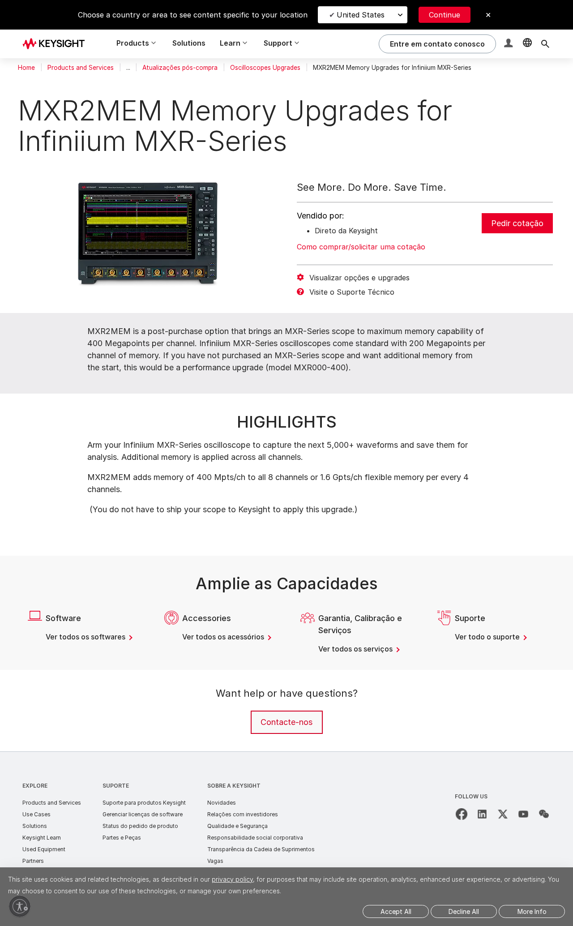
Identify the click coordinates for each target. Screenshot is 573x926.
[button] (509, 44)
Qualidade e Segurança (237, 826)
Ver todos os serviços (356, 648)
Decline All (464, 911)
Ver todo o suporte (488, 636)
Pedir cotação (517, 223)
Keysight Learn (41, 837)
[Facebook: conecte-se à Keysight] (461, 814)
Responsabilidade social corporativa (255, 837)
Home (26, 67)
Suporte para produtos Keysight (144, 802)
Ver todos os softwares (86, 636)
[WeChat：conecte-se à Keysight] (544, 814)
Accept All (396, 911)
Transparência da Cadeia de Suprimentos (261, 849)
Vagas (215, 860)
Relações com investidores (242, 814)
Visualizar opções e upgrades (359, 277)
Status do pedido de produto (140, 826)
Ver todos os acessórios (224, 636)
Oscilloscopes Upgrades (265, 67)
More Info (532, 911)
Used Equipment (43, 849)
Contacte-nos (286, 722)
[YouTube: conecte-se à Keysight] (523, 814)
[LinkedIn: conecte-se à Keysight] (482, 814)
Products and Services (80, 67)
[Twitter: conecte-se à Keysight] (502, 814)
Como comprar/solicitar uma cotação (361, 246)
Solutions (188, 43)
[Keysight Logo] (56, 43)
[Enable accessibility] (19, 906)
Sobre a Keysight (234, 785)
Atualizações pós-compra (180, 67)
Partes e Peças (122, 837)
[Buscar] (545, 44)
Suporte (116, 785)
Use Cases (36, 814)
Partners (33, 860)
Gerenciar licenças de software (143, 814)
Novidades (221, 802)
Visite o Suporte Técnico (351, 291)
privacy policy (232, 879)
